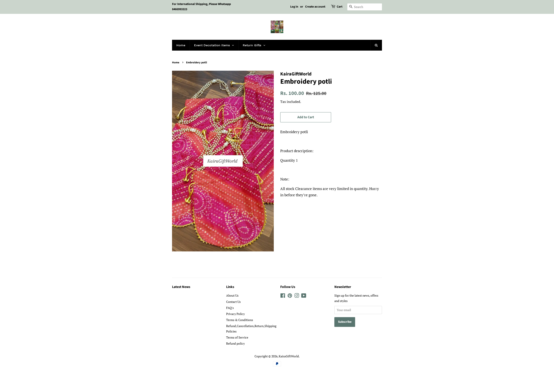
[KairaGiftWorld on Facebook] (282, 296)
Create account (315, 7)
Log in (294, 7)
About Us (232, 295)
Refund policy (235, 343)
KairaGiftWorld (289, 356)
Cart (339, 7)
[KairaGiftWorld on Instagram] (296, 296)
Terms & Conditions (239, 320)
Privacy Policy (235, 314)
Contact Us (233, 302)
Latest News (181, 286)
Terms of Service (237, 337)
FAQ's (230, 308)
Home (175, 62)
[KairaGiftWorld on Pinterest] (289, 296)
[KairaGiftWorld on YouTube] (303, 296)
